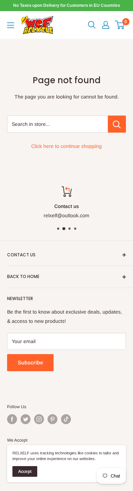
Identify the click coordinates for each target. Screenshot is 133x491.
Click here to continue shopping (66, 146)
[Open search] (92, 25)
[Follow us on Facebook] (12, 419)
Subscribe (30, 362)
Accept (25, 471)
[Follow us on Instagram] (39, 419)
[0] (120, 25)
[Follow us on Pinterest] (52, 419)
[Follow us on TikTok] (66, 419)
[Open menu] (10, 25)
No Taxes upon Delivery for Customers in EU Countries (66, 5)
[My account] (105, 25)
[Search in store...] (117, 124)
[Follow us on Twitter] (26, 419)
